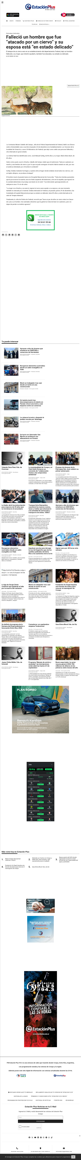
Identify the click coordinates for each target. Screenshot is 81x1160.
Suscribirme (40, 1121)
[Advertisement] (40, 70)
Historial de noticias (43, 1100)
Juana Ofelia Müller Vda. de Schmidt (12, 663)
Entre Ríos (42, 515)
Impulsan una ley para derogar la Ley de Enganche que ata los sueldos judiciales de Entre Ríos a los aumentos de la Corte (40, 551)
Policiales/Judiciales (12, 33)
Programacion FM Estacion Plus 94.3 (20, 1100)
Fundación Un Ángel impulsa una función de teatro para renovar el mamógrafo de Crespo (66, 587)
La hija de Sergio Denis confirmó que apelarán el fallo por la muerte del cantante (13, 586)
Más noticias (44, 24)
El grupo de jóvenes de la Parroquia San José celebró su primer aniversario (67, 469)
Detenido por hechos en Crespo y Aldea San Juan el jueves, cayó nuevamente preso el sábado (42, 859)
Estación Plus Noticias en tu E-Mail (40, 1106)
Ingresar (70, 1100)
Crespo (11, 20)
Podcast (58, 20)
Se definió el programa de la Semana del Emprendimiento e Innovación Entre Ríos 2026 (13, 626)
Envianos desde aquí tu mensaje (21, 1092)
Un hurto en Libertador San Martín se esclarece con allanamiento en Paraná (30, 436)
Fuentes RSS (58, 1100)
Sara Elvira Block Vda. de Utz (66, 624)
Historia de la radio (21, 1096)
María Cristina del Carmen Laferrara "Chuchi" (12, 859)
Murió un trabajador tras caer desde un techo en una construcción (31, 385)
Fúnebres (18, 20)
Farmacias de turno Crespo (45, 20)
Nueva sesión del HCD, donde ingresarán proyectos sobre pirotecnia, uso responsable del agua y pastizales (68, 859)
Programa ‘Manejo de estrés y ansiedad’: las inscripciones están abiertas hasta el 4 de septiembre (40, 665)
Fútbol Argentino (69, 20)
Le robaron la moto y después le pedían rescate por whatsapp (32, 418)
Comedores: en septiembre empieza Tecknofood (39, 625)
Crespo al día (42, 477)
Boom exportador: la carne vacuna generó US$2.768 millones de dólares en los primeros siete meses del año (67, 665)
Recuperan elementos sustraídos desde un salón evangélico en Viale (32, 367)
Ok (73, 1157)
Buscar (35, 24)
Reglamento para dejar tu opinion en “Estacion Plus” (54, 1092)
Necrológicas (15, 472)
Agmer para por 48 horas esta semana (67, 549)
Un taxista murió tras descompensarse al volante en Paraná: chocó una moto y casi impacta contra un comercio (31, 403)
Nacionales (4, 591)
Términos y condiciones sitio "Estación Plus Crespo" (49, 1096)
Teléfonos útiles (29, 20)
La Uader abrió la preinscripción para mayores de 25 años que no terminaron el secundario (13, 507)
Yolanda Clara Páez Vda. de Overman (12, 468)
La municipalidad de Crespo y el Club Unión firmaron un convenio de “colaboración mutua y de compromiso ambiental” (40, 471)
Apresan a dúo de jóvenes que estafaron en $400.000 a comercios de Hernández (31, 350)
